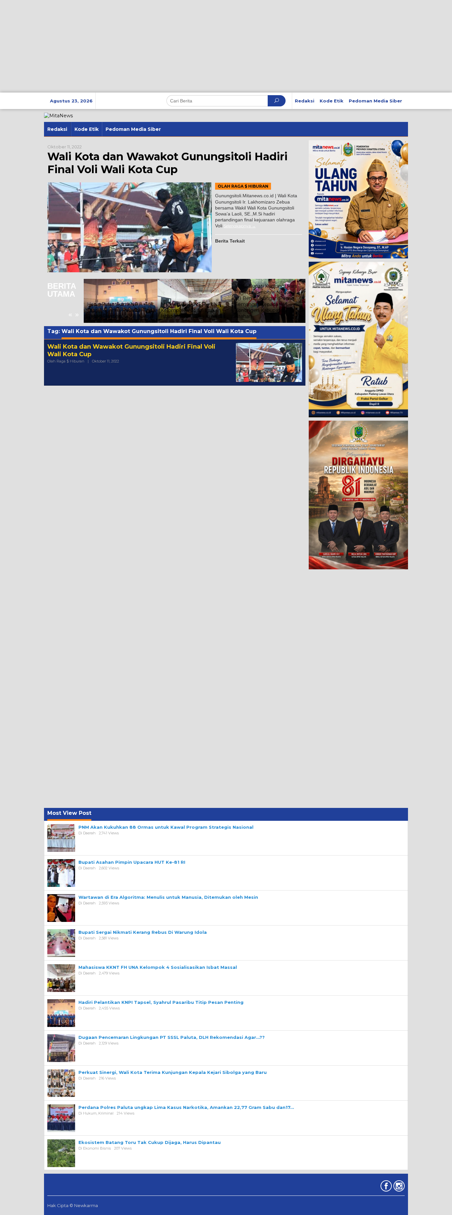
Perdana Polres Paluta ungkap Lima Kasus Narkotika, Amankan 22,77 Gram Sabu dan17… (186, 1107)
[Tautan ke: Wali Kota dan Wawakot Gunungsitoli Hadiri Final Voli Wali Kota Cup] (129, 227)
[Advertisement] (198, 46)
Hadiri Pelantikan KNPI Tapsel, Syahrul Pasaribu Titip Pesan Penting (120, 310)
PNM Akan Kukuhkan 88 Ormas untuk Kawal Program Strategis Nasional (165, 827)
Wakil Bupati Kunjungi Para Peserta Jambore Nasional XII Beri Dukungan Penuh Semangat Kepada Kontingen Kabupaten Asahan (266, 301)
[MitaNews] (58, 115)
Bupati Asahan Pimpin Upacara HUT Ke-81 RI (131, 862)
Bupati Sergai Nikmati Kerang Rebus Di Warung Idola (142, 932)
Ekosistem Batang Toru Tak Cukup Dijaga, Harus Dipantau (149, 1142)
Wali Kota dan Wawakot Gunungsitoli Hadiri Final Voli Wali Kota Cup (167, 162)
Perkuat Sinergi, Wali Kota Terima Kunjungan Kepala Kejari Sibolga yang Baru (172, 1072)
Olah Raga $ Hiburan (243, 186)
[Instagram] (398, 1187)
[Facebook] (385, 1187)
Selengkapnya (237, 225)
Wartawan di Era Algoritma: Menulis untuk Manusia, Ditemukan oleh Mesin (168, 897)
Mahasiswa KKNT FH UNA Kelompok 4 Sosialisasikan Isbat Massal (191, 310)
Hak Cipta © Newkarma (72, 1205)
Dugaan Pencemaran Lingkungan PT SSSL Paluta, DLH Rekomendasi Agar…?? (171, 1037)
